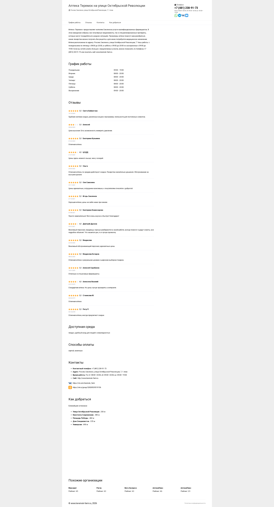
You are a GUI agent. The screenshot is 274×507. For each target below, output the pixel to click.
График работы (74, 23)
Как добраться (115, 23)
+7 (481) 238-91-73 (186, 7)
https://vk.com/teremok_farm (84, 383)
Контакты (100, 23)
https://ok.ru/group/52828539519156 (87, 387)
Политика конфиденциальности (195, 503)
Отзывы (88, 23)
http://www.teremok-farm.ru (88, 378)
